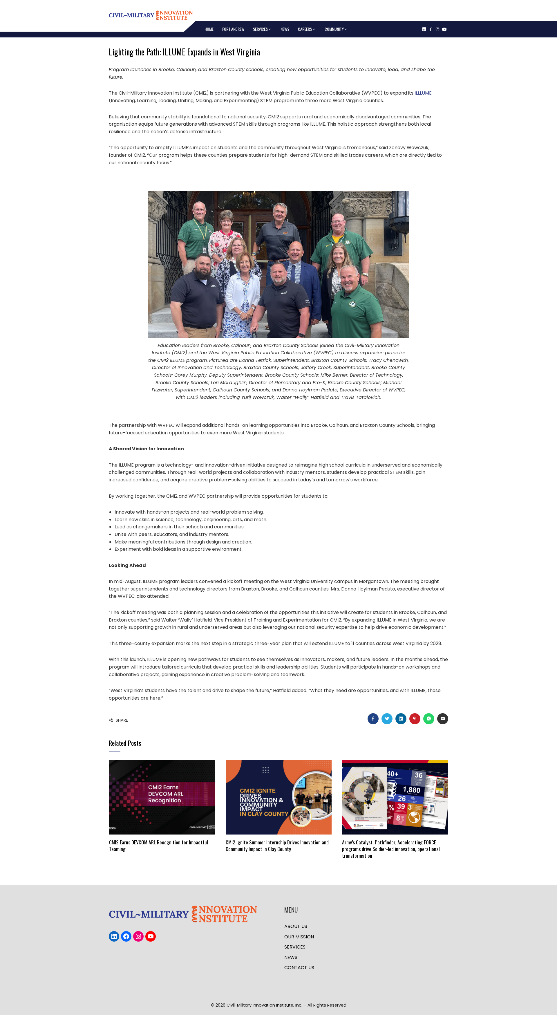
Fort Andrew (233, 29)
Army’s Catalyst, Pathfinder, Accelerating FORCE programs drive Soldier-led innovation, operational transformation (391, 848)
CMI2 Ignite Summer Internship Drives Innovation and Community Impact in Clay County (277, 845)
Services (260, 29)
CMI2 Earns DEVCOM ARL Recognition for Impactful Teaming (158, 845)
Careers (305, 29)
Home (209, 29)
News (285, 29)
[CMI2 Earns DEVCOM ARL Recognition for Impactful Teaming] (162, 797)
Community (334, 29)
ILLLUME (423, 93)
